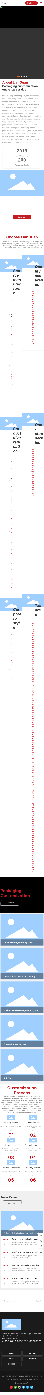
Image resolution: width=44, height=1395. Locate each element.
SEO (36, 1379)
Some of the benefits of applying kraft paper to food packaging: (24, 1256)
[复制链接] (31, 1387)
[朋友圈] (19, 1387)
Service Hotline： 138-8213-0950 (22, 222)
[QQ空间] (27, 1387)
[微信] (15, 1387)
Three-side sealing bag (15, 1044)
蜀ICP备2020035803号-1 (22, 1383)
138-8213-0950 (14, 1341)
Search (38, 1301)
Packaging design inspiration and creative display (22, 1233)
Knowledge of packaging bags (24, 1239)
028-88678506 (33, 1341)
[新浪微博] (11, 1387)
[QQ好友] (23, 1387)
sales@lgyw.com (11, 1338)
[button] (18, 76)
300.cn (32, 1379)
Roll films (8, 1078)
